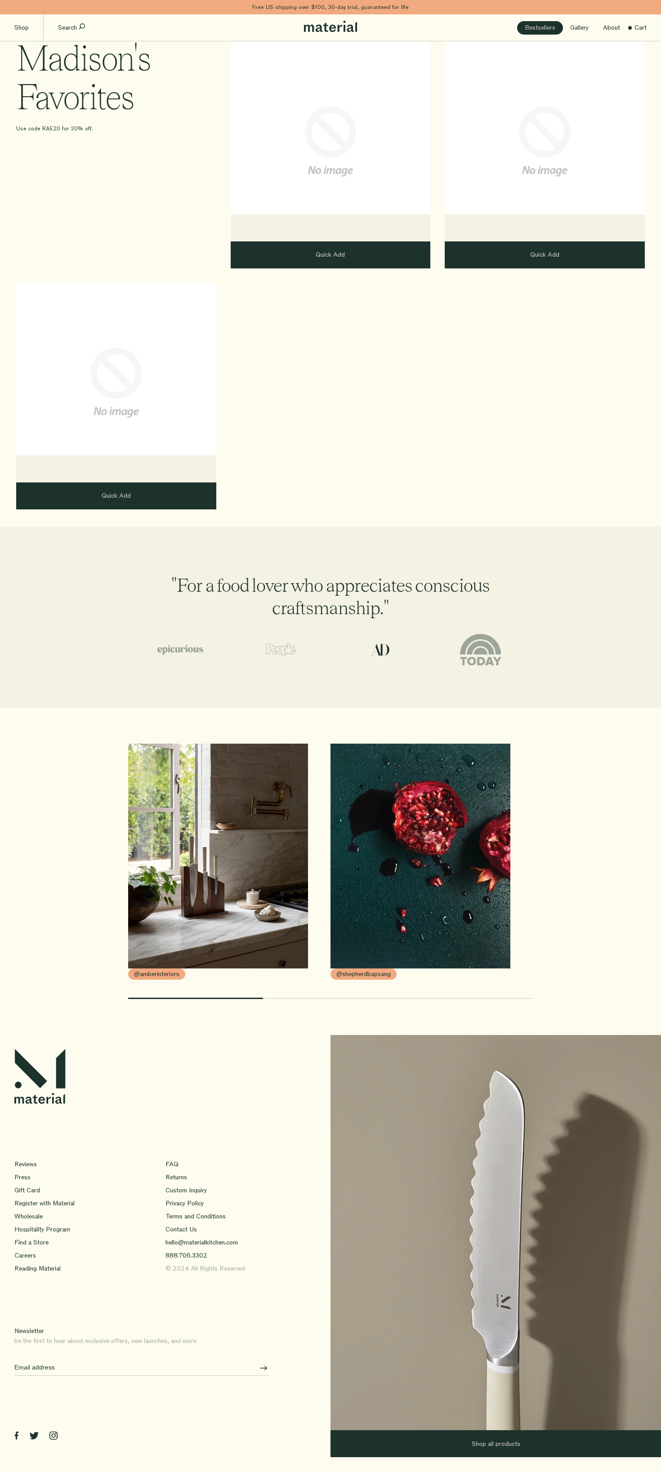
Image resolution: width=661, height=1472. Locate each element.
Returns (176, 1177)
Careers (25, 1255)
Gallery (579, 27)
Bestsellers (540, 27)
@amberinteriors (156, 974)
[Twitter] (34, 1437)
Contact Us (181, 1229)
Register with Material (44, 1203)
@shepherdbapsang (363, 974)
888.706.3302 (186, 1255)
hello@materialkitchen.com (201, 1242)
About (611, 27)
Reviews (25, 1164)
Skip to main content (30, 7)
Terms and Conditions (195, 1216)
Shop (21, 27)
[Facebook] (16, 1437)
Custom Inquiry (186, 1190)
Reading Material (37, 1268)
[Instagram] (53, 1437)
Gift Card (27, 1190)
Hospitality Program (42, 1229)
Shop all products (496, 1444)
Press (22, 1177)
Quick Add (330, 255)
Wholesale (28, 1216)
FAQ (172, 1164)
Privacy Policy (184, 1203)
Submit (260, 1368)
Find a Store (31, 1242)
